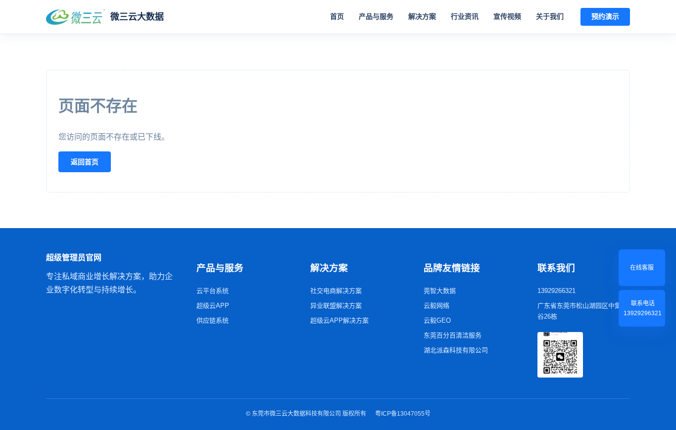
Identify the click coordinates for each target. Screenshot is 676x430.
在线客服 (642, 267)
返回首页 (84, 162)
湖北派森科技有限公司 (456, 350)
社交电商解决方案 (336, 290)
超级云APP (212, 305)
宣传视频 (507, 16)
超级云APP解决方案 (339, 320)
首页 (337, 16)
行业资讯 (465, 16)
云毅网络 (436, 305)
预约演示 (605, 16)
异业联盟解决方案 (336, 305)
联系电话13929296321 (643, 308)
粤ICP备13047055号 (403, 413)
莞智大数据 (440, 290)
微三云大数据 (137, 17)
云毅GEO (437, 320)
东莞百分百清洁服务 (453, 335)
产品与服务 (376, 16)
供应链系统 (212, 320)
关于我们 (550, 16)
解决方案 (422, 16)
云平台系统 (212, 290)
